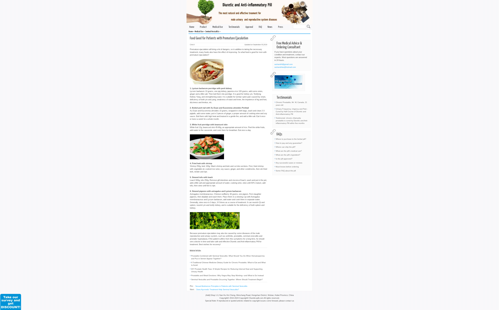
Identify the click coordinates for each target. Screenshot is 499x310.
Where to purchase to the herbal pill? (291, 139)
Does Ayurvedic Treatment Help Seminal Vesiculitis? (217, 289)
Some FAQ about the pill (286, 171)
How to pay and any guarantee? (289, 143)
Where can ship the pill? (286, 147)
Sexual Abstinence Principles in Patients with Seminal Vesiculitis (221, 286)
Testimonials (234, 27)
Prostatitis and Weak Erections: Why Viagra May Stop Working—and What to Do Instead (227, 275)
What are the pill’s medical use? (289, 151)
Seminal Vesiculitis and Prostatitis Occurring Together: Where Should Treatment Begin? (227, 279)
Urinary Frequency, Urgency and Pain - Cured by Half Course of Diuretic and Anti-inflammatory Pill (292, 111)
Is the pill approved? (284, 159)
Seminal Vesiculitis (212, 32)
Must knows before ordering (287, 167)
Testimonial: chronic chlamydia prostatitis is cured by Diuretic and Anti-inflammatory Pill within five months (292, 120)
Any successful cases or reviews (289, 163)
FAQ (260, 27)
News (270, 27)
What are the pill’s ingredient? (288, 155)
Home (191, 27)
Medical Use (217, 27)
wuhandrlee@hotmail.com (285, 67)
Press (280, 27)
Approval (249, 27)
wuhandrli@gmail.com (283, 64)
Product (203, 27)
